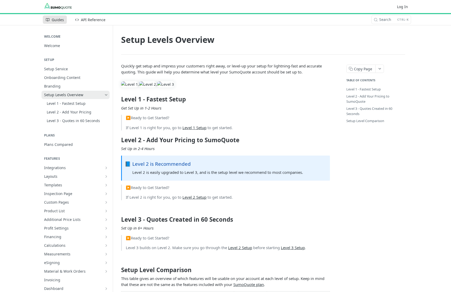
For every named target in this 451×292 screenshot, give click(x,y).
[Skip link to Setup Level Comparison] (117, 270)
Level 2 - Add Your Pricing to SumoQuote (367, 99)
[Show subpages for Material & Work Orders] (106, 271)
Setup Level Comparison (365, 120)
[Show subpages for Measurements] (106, 254)
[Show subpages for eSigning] (106, 263)
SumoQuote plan (248, 284)
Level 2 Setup (194, 197)
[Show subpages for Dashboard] (106, 289)
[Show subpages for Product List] (106, 211)
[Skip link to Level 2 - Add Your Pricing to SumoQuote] (117, 140)
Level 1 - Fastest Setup (363, 89)
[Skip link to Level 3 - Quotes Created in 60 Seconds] (117, 220)
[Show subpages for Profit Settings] (106, 228)
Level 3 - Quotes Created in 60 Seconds (369, 111)
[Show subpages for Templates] (106, 185)
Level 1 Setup (194, 127)
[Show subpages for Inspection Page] (106, 194)
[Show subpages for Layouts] (106, 176)
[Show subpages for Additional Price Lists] (106, 219)
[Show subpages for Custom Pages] (106, 202)
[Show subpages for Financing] (106, 237)
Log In (402, 6)
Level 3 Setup (293, 247)
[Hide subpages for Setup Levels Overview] (106, 95)
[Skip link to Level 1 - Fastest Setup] (117, 99)
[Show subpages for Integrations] (106, 168)
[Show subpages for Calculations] (106, 245)
